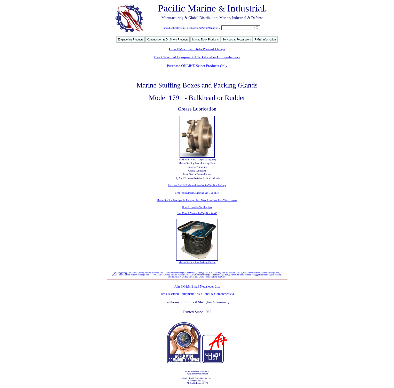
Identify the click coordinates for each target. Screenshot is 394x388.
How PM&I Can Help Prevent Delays (197, 49)
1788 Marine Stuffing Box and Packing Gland (222, 273)
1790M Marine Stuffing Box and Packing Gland (170, 275)
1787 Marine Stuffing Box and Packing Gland (184, 273)
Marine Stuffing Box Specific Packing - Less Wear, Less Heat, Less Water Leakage (197, 200)
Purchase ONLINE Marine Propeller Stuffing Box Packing (197, 185)
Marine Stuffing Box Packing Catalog (197, 262)
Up (123, 273)
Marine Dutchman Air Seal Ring (243, 275)
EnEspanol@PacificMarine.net (203, 27)
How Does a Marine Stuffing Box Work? (210, 277)
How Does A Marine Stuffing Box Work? (197, 213)
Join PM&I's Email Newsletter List (197, 286)
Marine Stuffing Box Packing (269, 275)
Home (117, 273)
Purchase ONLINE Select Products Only (197, 66)
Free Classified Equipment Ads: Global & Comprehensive (197, 57)
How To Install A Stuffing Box (197, 207)
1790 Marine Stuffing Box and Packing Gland (131, 275)
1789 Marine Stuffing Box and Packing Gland (261, 273)
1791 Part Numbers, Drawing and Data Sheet (197, 192)
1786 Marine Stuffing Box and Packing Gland (145, 273)
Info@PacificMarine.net (174, 27)
